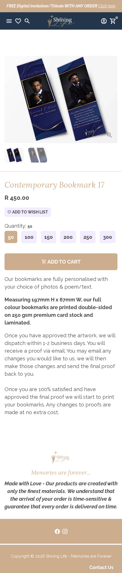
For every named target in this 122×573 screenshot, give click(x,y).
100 (29, 237)
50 (11, 237)
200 (68, 237)
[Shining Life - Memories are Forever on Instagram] (65, 531)
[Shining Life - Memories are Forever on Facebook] (57, 531)
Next (111, 99)
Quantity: (18, 226)
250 (87, 237)
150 (48, 237)
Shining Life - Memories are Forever (79, 556)
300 (107, 237)
